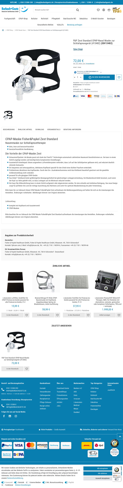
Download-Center (63, 388)
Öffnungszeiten (62, 399)
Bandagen (111, 19)
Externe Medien (35, 482)
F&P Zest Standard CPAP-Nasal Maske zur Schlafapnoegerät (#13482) (15, 359)
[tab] (8, 129)
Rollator (34, 19)
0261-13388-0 (11, 404)
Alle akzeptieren (102, 468)
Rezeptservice (45, 399)
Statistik (21, 482)
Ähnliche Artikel (25, 129)
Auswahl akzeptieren (103, 478)
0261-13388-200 (12, 388)
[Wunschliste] (98, 10)
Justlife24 (111, 390)
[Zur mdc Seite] (114, 456)
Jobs (58, 406)
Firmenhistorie (62, 395)
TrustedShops (62, 392)
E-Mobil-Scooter (97, 19)
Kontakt (43, 388)
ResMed (76, 412)
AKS (75, 392)
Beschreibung (9, 129)
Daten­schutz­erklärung (15, 478)
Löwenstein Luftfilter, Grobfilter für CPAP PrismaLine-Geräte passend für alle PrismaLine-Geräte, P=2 (15, 300)
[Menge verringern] (74, 77)
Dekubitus (84, 19)
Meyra (76, 409)
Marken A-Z (78, 388)
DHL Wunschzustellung (54, 482)
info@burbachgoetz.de (104, 2)
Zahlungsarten (45, 395)
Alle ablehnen (102, 473)
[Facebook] (3, 416)
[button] (103, 10)
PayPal (71, 482)
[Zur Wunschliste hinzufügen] (119, 77)
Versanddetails (53, 129)
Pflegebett (56, 19)
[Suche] (77, 9)
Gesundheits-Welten (45, 25)
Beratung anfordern (72, 129)
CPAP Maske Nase (20, 30)
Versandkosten (90, 63)
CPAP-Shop (23, 19)
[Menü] (120, 467)
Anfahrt (59, 402)
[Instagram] (15, 416)
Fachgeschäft (9, 19)
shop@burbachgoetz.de (44, 2)
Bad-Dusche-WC (69, 19)
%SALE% (60, 25)
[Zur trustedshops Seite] (114, 447)
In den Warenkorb (101, 77)
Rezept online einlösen (45, 407)
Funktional (9, 485)
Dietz (75, 395)
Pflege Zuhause (45, 402)
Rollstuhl (44, 19)
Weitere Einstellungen (23, 485)
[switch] (117, 479)
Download (39, 129)
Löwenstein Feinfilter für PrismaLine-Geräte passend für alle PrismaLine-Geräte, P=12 (77, 300)
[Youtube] (9, 416)
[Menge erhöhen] (80, 77)
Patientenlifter (96, 406)
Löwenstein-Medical (78, 403)
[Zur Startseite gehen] (3, 30)
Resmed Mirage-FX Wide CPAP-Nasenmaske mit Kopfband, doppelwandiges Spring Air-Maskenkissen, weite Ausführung (46, 301)
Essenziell (9, 482)
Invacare (77, 399)
